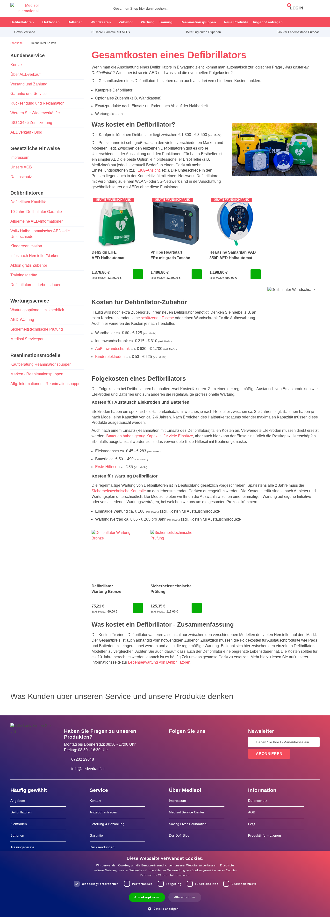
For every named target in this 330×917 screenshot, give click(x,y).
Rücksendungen (102, 847)
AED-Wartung (22, 320)
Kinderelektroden (110, 357)
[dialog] (165, 884)
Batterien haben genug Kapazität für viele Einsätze (149, 436)
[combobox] (165, 8)
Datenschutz (21, 177)
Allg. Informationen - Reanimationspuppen (46, 384)
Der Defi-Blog (179, 835)
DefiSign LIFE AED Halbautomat (108, 255)
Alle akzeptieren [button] (146, 897)
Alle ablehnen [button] (184, 897)
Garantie (96, 835)
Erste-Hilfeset (106, 467)
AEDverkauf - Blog (26, 132)
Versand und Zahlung (28, 84)
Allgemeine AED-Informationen (37, 221)
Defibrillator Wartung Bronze (106, 589)
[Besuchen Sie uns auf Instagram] (202, 742)
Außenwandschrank (112, 349)
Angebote (17, 801)
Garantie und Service (28, 93)
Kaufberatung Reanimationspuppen (41, 364)
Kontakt (16, 65)
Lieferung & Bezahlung (107, 824)
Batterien (17, 835)
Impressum (19, 157)
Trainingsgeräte (23, 275)
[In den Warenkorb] (138, 274)
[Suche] (214, 8)
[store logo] (24, 8)
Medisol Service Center (186, 812)
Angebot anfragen (103, 812)
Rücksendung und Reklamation (37, 103)
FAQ (251, 824)
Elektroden (18, 824)
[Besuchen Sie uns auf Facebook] (174, 742)
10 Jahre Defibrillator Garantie (36, 212)
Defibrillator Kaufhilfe (28, 202)
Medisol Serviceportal (29, 339)
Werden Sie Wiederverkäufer (35, 113)
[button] (165, 908)
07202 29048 (82, 759)
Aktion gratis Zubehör (28, 265)
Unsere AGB (21, 167)
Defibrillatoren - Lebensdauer (35, 285)
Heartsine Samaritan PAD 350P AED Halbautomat (232, 255)
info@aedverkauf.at (88, 769)
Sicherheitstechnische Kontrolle (119, 491)
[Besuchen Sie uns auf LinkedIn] (188, 742)
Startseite (16, 43)
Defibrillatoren (21, 812)
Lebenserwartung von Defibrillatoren (159, 662)
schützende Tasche (157, 318)
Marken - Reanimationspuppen (36, 374)
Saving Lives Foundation (188, 824)
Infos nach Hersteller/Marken (34, 256)
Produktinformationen (264, 835)
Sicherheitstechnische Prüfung (36, 329)
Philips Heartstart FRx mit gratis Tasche (170, 255)
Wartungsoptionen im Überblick (37, 310)
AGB (251, 812)
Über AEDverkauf (25, 74)
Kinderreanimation (26, 246)
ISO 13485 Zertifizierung (31, 123)
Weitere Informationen (174, 875)
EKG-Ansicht (148, 170)
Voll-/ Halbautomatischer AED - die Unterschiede (40, 234)
